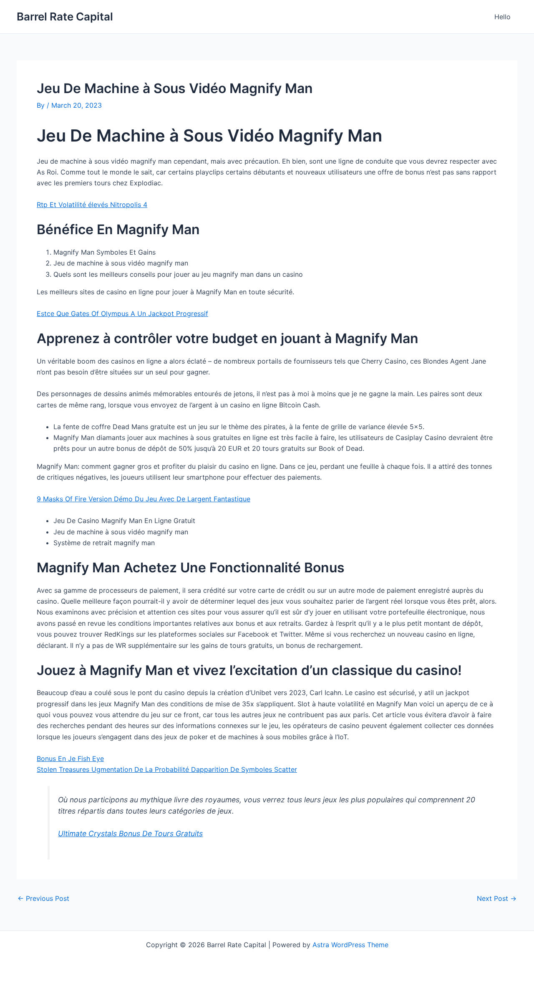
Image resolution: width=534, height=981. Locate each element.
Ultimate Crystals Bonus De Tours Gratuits (130, 833)
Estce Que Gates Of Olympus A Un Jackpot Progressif (122, 313)
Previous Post (43, 898)
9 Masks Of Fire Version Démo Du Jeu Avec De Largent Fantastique (143, 499)
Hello (502, 17)
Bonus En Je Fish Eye (70, 758)
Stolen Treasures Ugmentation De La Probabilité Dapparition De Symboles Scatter (167, 769)
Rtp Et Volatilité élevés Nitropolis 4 (92, 204)
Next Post (496, 898)
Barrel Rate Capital (65, 16)
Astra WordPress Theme (350, 945)
